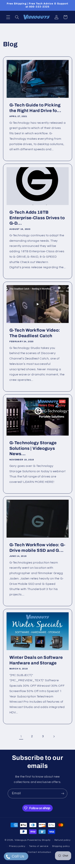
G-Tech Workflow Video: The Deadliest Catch (34, 333)
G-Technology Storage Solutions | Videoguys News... (33, 448)
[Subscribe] (62, 793)
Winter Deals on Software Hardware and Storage (36, 660)
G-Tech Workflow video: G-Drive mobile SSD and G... (37, 548)
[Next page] (53, 736)
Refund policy (62, 840)
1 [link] (21, 736)
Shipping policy (61, 846)
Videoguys (21, 840)
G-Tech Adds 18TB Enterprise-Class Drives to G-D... (37, 218)
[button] (8, 17)
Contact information (39, 852)
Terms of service (38, 846)
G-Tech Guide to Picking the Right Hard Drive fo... (35, 108)
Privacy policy (17, 846)
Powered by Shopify (39, 840)
